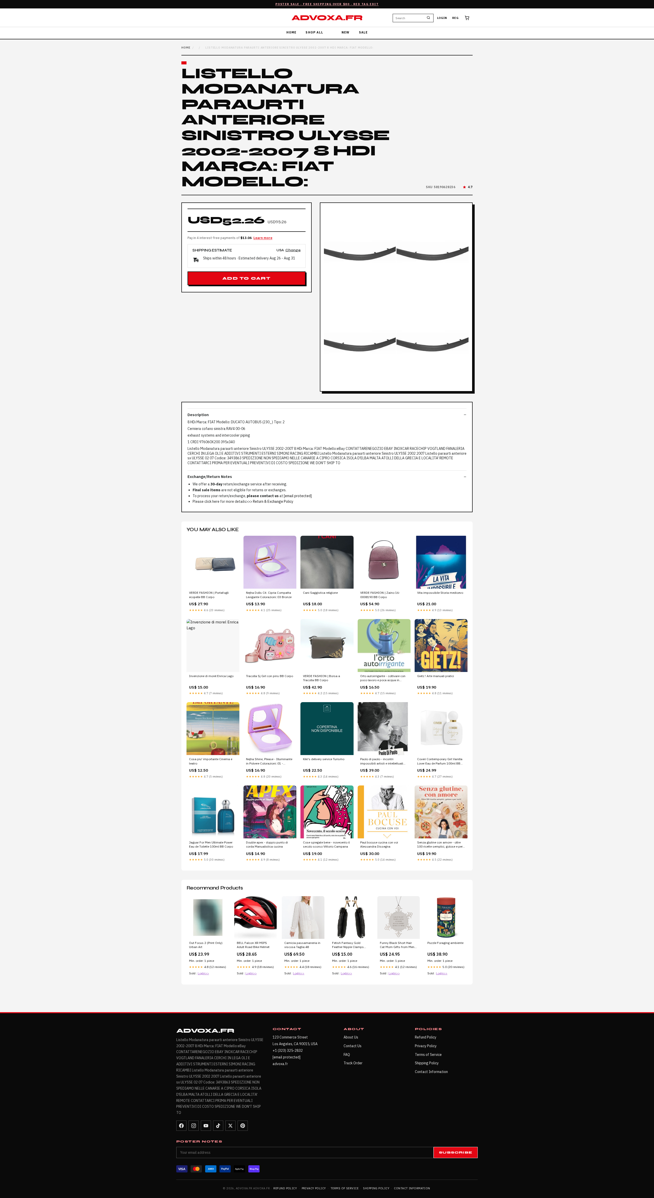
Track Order (353, 1063)
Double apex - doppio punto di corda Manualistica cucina (267, 844)
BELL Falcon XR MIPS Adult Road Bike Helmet (253, 945)
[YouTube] (206, 1126)
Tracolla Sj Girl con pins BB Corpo (269, 676)
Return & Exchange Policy (273, 501)
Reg (455, 18)
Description (198, 414)
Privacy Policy (426, 1046)
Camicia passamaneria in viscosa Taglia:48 (302, 945)
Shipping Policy (427, 1063)
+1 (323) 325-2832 (288, 1050)
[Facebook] (181, 1126)
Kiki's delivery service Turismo (323, 759)
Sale (363, 32)
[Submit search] (428, 17)
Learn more (262, 238)
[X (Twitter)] (230, 1126)
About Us (351, 1037)
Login (442, 18)
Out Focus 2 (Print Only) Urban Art (206, 945)
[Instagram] (194, 1126)
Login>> (203, 973)
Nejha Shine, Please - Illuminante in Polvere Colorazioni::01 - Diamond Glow (269, 761)
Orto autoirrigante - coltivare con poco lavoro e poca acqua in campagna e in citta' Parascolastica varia (382, 678)
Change (293, 250)
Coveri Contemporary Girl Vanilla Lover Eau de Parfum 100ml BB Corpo (439, 761)
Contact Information (431, 1071)
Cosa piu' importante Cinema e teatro (210, 761)
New (346, 32)
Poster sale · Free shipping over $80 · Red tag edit (327, 4)
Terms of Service (428, 1054)
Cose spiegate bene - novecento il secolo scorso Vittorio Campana (326, 844)
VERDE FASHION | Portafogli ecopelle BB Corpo (209, 595)
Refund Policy (425, 1037)
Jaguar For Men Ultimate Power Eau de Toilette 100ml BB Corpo (211, 844)
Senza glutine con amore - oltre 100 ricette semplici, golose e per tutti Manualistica (440, 844)
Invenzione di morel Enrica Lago (211, 676)
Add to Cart (246, 278)
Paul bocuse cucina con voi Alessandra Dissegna (379, 844)
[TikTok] (218, 1126)
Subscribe (455, 1152)
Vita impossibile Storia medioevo (440, 593)
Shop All (314, 32)
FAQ (347, 1054)
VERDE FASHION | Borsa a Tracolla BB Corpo (321, 678)
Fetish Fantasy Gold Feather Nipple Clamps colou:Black (348, 945)
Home (291, 32)
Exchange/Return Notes (210, 476)
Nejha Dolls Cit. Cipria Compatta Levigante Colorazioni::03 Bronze (268, 595)
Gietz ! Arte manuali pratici (435, 676)
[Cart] (467, 18)
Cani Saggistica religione (320, 593)
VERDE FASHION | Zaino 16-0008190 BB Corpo (380, 595)
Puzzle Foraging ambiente (445, 943)
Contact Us (352, 1046)
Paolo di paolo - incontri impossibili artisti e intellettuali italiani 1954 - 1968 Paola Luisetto (381, 761)
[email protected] (298, 496)
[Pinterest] (243, 1126)
